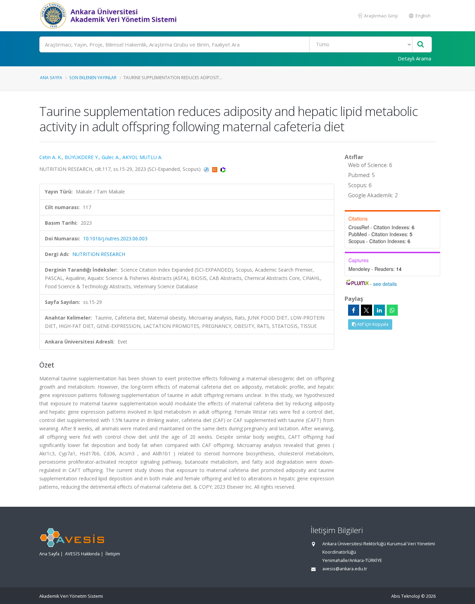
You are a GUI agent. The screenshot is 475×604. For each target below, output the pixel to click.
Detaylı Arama (414, 58)
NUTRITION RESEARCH (98, 254)
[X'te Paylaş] (366, 310)
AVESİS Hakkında (82, 554)
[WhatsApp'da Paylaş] (392, 310)
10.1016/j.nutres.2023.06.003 (115, 238)
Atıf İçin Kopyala (372, 324)
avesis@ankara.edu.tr (344, 569)
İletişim (112, 554)
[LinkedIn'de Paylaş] (379, 310)
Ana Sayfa (51, 77)
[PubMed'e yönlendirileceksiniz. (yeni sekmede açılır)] (207, 169)
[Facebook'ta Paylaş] (353, 310)
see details (385, 283)
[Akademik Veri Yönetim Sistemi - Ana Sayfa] (54, 15)
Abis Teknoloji (405, 596)
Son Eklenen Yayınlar (92, 77)
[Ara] (420, 44)
